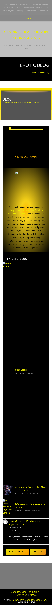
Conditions (34, 592)
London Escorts (15, 521)
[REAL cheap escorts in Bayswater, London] (8, 506)
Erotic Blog (44, 72)
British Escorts (21, 369)
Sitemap (34, 595)
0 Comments (32, 373)
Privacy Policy (20, 595)
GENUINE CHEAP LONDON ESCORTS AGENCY (28, 600)
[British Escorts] (8, 371)
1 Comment (35, 510)
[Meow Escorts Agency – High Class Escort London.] (8, 490)
